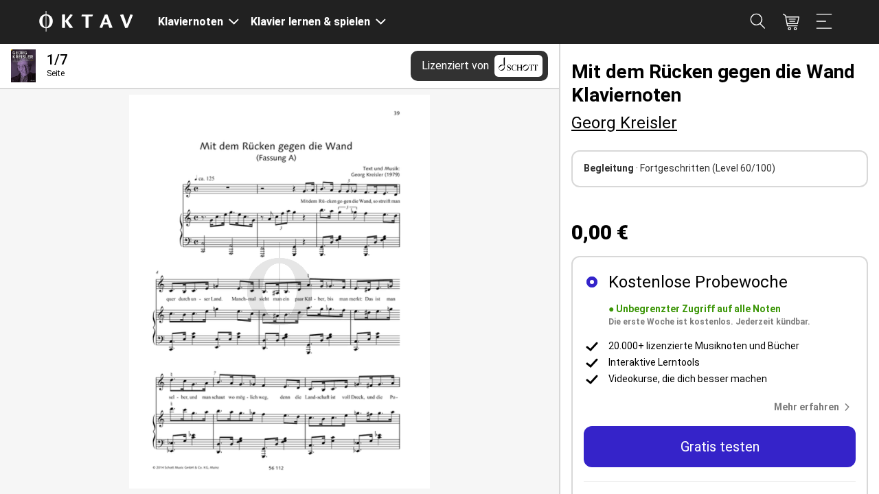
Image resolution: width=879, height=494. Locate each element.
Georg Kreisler (624, 122)
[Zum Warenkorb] (791, 22)
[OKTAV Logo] (85, 22)
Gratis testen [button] (720, 446)
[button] (815, 407)
